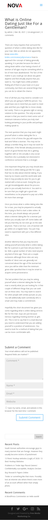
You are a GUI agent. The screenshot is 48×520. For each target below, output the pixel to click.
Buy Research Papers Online (16, 472)
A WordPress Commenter (15, 496)
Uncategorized (34, 32)
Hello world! (34, 496)
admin (9, 32)
